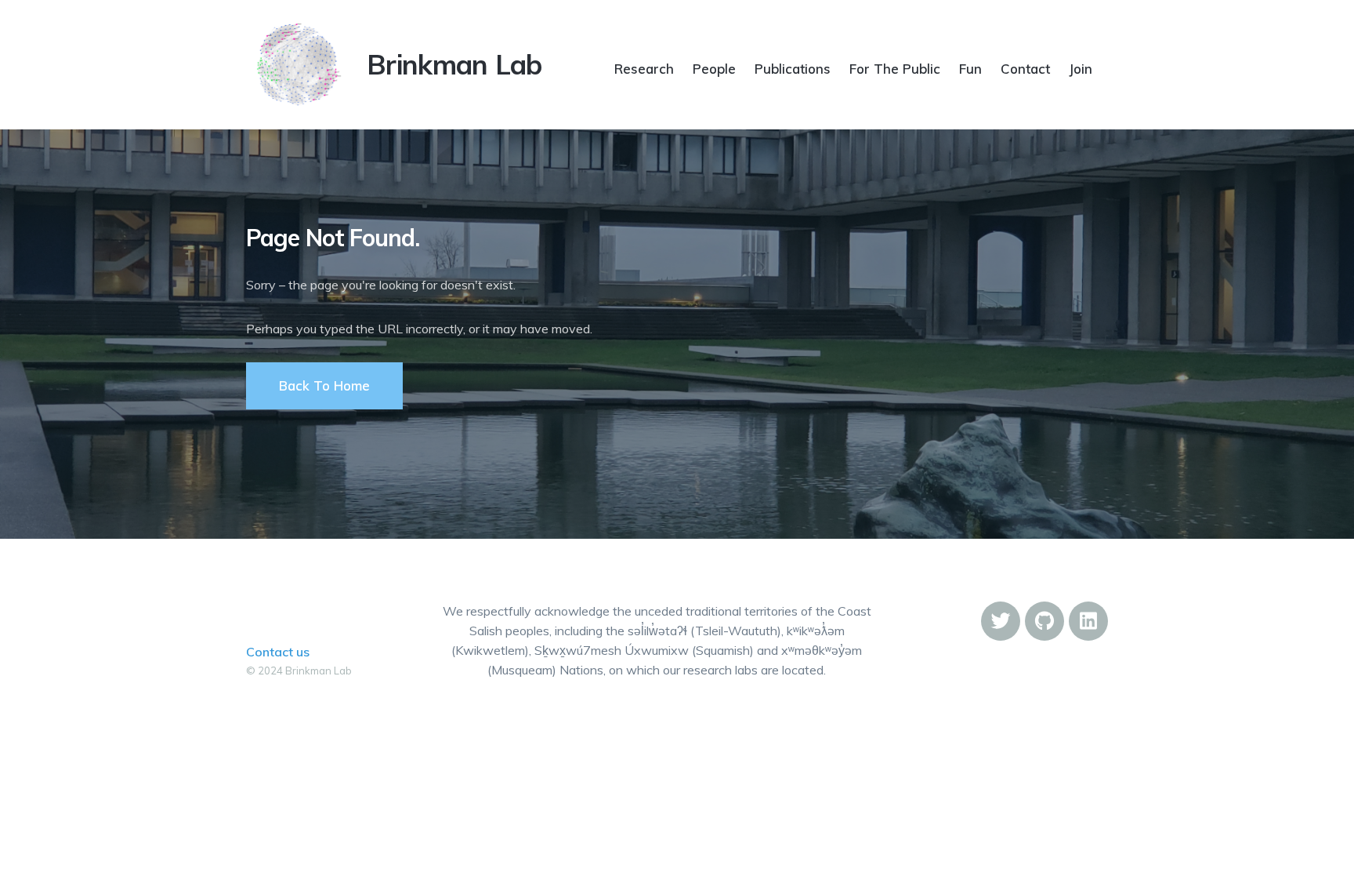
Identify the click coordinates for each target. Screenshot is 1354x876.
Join (1080, 68)
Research (644, 68)
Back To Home (324, 385)
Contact (1025, 68)
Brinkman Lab (454, 64)
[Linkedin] (1088, 621)
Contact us (278, 652)
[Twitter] (1000, 621)
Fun (970, 68)
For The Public (894, 68)
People (714, 68)
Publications (793, 68)
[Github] (1044, 621)
